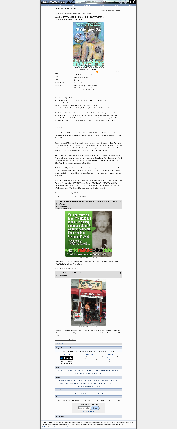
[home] (58, 2)
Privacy (62, 426)
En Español (104, 380)
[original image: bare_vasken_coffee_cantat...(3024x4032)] (88, 302)
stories (111, 357)
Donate (130, 5)
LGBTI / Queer (113, 383)
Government (74, 383)
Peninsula (115, 370)
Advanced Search (88, 411)
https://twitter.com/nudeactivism (81, 193)
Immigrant (93, 383)
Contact (73, 5)
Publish (116, 5)
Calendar (102, 5)
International (98, 373)
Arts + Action (68, 13)
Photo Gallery (87, 400)
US (92, 373)
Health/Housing (84, 383)
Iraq (86, 393)
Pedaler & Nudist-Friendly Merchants (69, 273)
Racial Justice (90, 386)
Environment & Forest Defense (82, 13)
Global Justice (63, 383)
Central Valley (71, 370)
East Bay (88, 370)
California (86, 373)
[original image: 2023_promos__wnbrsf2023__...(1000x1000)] (88, 234)
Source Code (74, 426)
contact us (92, 361)
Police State (80, 386)
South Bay (96, 370)
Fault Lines (110, 400)
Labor (105, 383)
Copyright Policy (53, 426)
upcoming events (108, 359)
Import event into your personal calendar (110, 71)
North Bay (81, 370)
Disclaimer (45, 426)
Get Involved (76, 400)
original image (84, 69)
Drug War (88, 380)
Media (100, 383)
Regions (58, 367)
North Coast (62, 370)
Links (118, 400)
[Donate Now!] (66, 358)
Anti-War (70, 380)
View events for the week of (111, 10)
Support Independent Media (65, 348)
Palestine (92, 393)
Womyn (98, 386)
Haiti (82, 393)
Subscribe (87, 5)
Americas (76, 393)
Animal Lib (62, 380)
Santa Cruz (78, 373)
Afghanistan (100, 393)
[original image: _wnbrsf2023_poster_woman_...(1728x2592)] (88, 45)
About (59, 5)
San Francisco (59, 13)
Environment (113, 380)
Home (47, 5)
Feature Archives (99, 400)
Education (95, 380)
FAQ (58, 400)
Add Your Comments (62, 344)
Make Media (66, 400)
